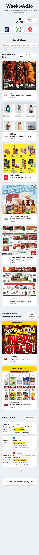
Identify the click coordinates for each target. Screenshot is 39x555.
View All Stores (29, 20)
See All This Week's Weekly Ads (19, 482)
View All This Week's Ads (27, 56)
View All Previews (31, 315)
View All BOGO (30, 418)
